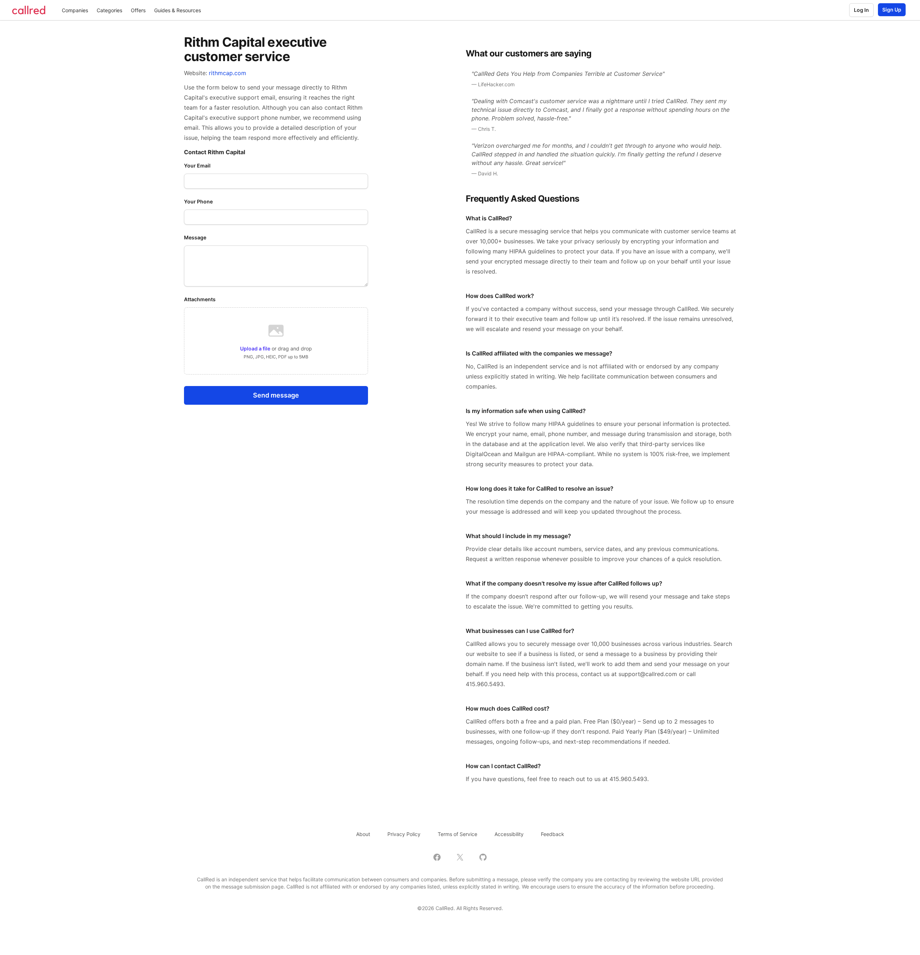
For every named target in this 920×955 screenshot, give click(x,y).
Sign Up (891, 9)
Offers (138, 10)
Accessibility (509, 834)
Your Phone (198, 201)
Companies (75, 10)
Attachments (200, 299)
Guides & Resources (177, 10)
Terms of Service (457, 834)
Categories (109, 10)
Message (195, 237)
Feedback (552, 834)
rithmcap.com (227, 73)
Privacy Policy (403, 834)
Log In (861, 10)
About (363, 834)
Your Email (197, 165)
